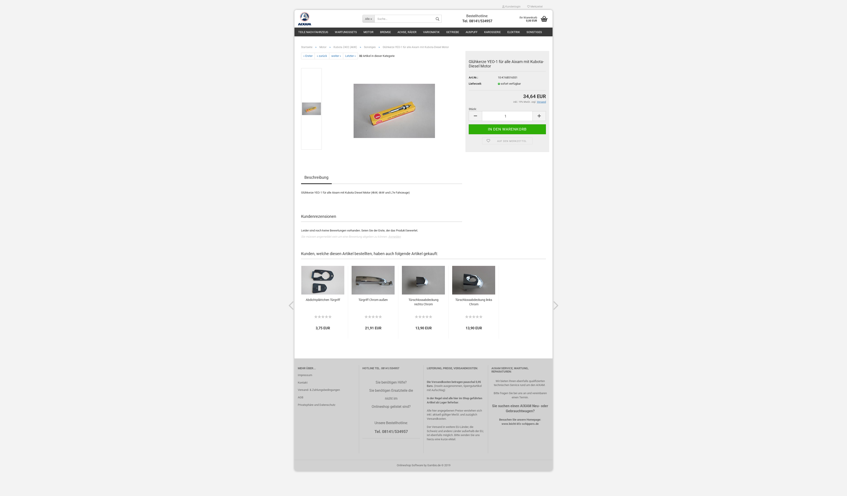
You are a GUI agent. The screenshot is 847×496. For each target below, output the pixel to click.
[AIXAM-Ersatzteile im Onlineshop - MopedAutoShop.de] (327, 19)
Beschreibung (316, 177)
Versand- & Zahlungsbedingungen (319, 390)
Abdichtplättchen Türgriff (323, 300)
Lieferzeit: (475, 83)
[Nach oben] (834, 489)
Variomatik (431, 32)
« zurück (322, 56)
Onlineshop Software (410, 465)
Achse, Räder (406, 32)
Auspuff (472, 32)
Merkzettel (536, 6)
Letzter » (350, 56)
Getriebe (452, 32)
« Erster (308, 56)
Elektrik (513, 32)
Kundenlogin (513, 6)
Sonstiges (534, 32)
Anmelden (394, 236)
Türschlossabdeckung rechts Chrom (423, 302)
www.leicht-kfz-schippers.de (520, 423)
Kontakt (302, 382)
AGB (300, 397)
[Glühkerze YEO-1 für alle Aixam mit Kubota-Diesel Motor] (394, 108)
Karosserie (492, 32)
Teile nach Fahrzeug (313, 32)
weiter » (336, 56)
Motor (368, 32)
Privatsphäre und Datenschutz (316, 404)
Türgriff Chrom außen (373, 300)
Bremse (385, 32)
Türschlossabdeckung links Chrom (473, 302)
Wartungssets (346, 32)
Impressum (305, 375)
